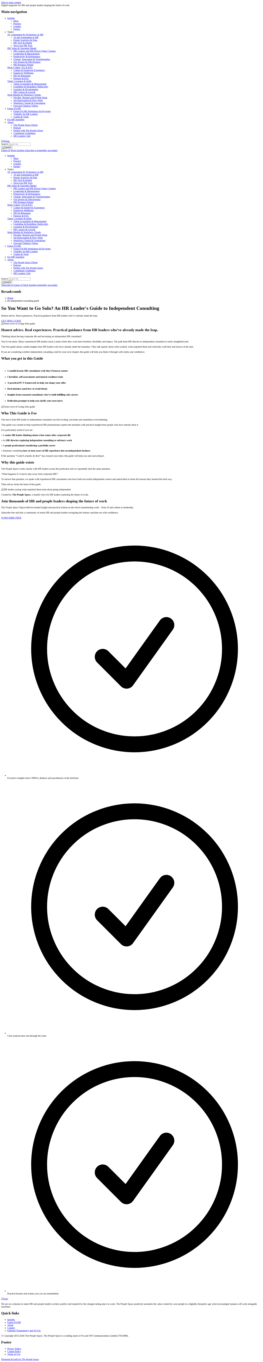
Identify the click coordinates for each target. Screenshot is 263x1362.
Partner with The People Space (28, 130)
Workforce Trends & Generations (29, 103)
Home (10, 298)
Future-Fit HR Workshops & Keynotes (32, 111)
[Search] (6, 147)
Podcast (17, 127)
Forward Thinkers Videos (25, 106)
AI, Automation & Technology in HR (25, 34)
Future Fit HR (14, 108)
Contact (11, 1328)
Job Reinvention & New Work (28, 100)
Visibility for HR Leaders (25, 114)
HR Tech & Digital (22, 43)
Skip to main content (11, 2)
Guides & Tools (21, 117)
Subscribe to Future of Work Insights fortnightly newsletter (29, 285)
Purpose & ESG (21, 78)
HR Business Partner (23, 64)
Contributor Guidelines (24, 133)
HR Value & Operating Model (21, 48)
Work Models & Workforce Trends (24, 95)
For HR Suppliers (15, 119)
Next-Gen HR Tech (22, 45)
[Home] (5, 141)
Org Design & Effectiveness (26, 62)
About (10, 122)
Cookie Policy (14, 1351)
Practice (17, 23)
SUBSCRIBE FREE (11, 517)
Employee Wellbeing (23, 73)
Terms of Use (13, 1354)
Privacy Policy (14, 1348)
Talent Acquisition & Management (29, 84)
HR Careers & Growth (24, 92)
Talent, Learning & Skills (19, 81)
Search (4, 144)
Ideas (15, 21)
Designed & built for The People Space (20, 1359)
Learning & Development (25, 89)
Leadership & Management (26, 54)
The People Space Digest (25, 125)
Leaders (17, 26)
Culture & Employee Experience (29, 70)
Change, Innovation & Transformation (31, 59)
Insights (11, 18)
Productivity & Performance (26, 56)
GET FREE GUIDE (11, 321)
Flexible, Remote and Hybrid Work (30, 97)
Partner (16, 29)
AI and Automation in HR (26, 37)
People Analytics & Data (25, 40)
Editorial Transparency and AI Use (24, 1330)
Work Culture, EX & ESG (20, 67)
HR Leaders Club (21, 136)
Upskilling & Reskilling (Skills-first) (30, 86)
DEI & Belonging (22, 75)
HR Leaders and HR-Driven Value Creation (34, 51)
